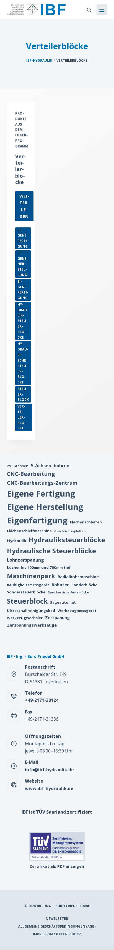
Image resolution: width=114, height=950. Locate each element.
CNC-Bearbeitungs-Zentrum (42, 482)
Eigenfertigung (22, 289)
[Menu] (102, 9)
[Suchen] (89, 10)
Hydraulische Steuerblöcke (22, 363)
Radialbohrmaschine (78, 576)
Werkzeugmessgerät (77, 610)
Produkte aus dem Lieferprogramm (21, 130)
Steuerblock (23, 394)
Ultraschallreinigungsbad (31, 610)
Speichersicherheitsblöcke (68, 592)
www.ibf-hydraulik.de (49, 788)
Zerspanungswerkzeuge (32, 625)
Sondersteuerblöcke (26, 592)
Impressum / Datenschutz (57, 934)
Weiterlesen (26, 207)
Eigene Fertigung (22, 238)
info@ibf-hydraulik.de (49, 770)
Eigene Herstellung (22, 264)
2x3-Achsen (17, 465)
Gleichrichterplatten (70, 531)
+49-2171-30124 (41, 700)
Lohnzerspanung (25, 560)
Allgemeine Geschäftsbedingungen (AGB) (56, 926)
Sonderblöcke (84, 584)
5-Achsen (41, 466)
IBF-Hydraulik (39, 60)
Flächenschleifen (86, 522)
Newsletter (57, 919)
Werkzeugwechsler (25, 617)
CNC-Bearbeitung (31, 473)
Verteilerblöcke (20, 169)
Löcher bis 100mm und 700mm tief (39, 567)
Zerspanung (57, 617)
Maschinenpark (31, 576)
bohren (61, 466)
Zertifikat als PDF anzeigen (57, 866)
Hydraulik (16, 540)
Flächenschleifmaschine (29, 530)
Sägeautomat (63, 602)
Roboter (60, 584)
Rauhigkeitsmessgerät (28, 584)
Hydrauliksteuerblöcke (22, 321)
